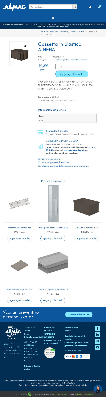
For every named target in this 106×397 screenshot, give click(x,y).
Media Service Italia (59, 394)
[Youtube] (97, 347)
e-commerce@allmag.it (74, 150)
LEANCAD (48, 330)
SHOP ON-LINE (71, 327)
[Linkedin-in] (97, 334)
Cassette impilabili (78, 32)
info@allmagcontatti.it (34, 337)
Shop (43, 32)
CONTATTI (49, 337)
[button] (53, 17)
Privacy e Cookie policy (49, 159)
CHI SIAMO (49, 327)
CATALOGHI (49, 334)
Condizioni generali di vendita (53, 162)
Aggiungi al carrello (71, 73)
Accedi (67, 330)
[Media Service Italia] (30, 394)
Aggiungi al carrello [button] (20, 238)
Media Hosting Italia (85, 394)
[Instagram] (97, 341)
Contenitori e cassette (57, 32)
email (98, 25)
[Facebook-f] (97, 328)
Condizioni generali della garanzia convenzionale (63, 166)
